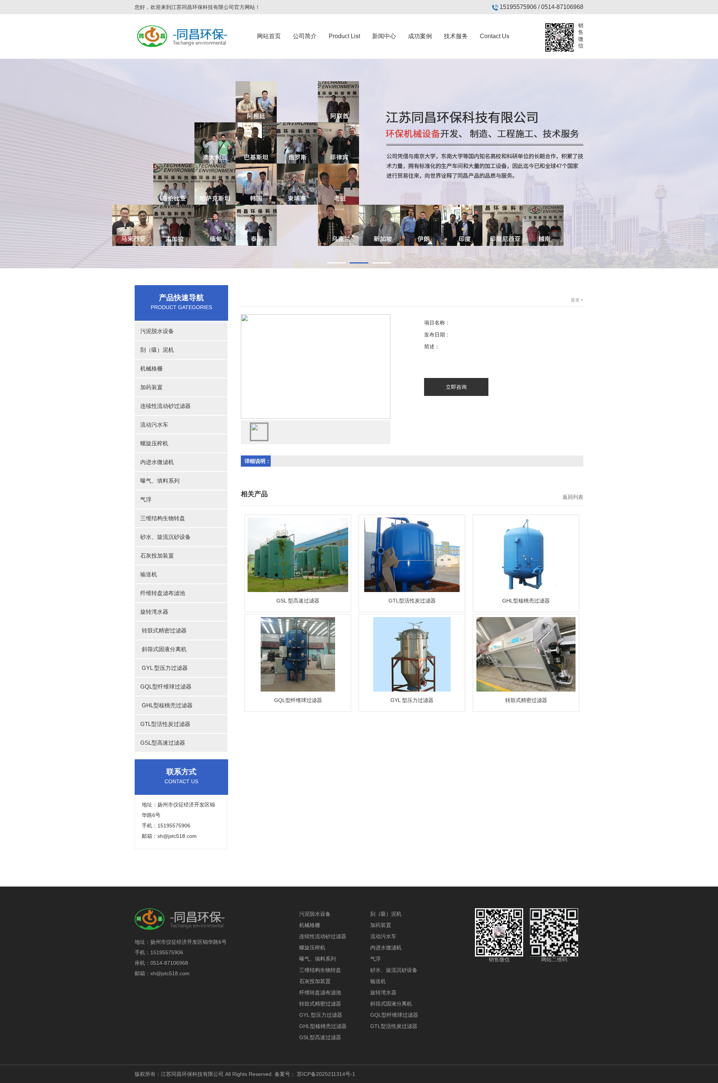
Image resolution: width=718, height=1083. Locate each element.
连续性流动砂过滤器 (163, 406)
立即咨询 (456, 387)
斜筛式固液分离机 (161, 649)
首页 (575, 300)
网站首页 (269, 36)
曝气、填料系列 (157, 481)
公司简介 (305, 36)
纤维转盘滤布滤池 (160, 593)
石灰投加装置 (154, 555)
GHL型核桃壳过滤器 (164, 705)
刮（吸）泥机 (154, 350)
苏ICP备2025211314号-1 (326, 1074)
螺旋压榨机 (151, 443)
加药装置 (149, 387)
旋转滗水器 (151, 611)
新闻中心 (384, 36)
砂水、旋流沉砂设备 (163, 537)
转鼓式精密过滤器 (161, 630)
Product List (344, 36)
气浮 (143, 499)
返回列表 (572, 497)
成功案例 (420, 36)
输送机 (146, 574)
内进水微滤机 (154, 462)
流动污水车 (151, 424)
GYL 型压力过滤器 (161, 668)
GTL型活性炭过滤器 (162, 724)
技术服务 (456, 36)
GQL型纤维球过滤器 (163, 686)
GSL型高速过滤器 (160, 742)
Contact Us (494, 36)
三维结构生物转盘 (160, 518)
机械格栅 (149, 368)
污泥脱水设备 (154, 331)
